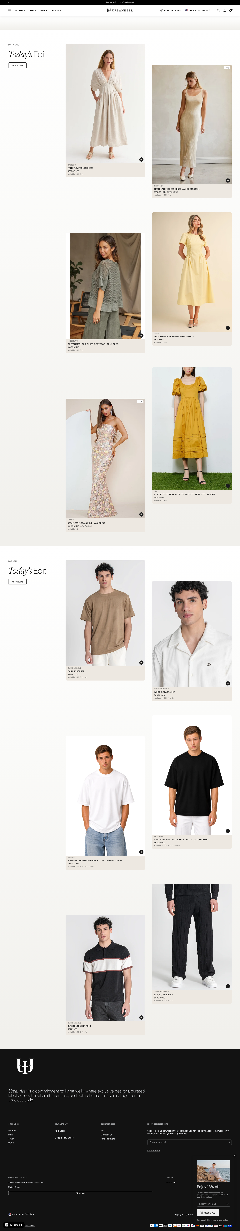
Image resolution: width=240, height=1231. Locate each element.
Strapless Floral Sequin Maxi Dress (86, 523)
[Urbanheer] (120, 10)
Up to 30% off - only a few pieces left (120, 2)
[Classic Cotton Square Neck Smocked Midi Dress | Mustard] (192, 428)
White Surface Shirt (164, 692)
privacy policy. (222, 1220)
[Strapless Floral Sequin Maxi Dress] (105, 458)
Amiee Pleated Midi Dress (80, 168)
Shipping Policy (180, 1214)
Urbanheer (30, 1225)
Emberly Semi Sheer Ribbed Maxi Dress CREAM (177, 189)
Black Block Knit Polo (79, 1026)
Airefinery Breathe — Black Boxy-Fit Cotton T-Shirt (181, 839)
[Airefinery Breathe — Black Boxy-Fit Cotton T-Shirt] (192, 775)
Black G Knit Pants (163, 994)
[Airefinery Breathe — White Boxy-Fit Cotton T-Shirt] (105, 796)
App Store (60, 1130)
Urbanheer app (184, 1130)
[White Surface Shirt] (192, 634)
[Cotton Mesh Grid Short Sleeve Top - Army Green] (105, 286)
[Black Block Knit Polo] (105, 968)
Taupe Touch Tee (76, 671)
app (218, 1193)
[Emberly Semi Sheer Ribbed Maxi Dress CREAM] (192, 124)
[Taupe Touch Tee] (105, 613)
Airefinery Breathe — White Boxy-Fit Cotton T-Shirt (95, 860)
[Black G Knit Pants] (192, 937)
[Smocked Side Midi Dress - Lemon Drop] (192, 272)
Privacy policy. (153, 1150)
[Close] (235, 1156)
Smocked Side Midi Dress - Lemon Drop (174, 336)
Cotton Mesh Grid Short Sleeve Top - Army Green (93, 344)
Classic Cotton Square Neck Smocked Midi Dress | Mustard (185, 494)
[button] (218, 10)
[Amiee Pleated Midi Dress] (105, 103)
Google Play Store (64, 1137)
